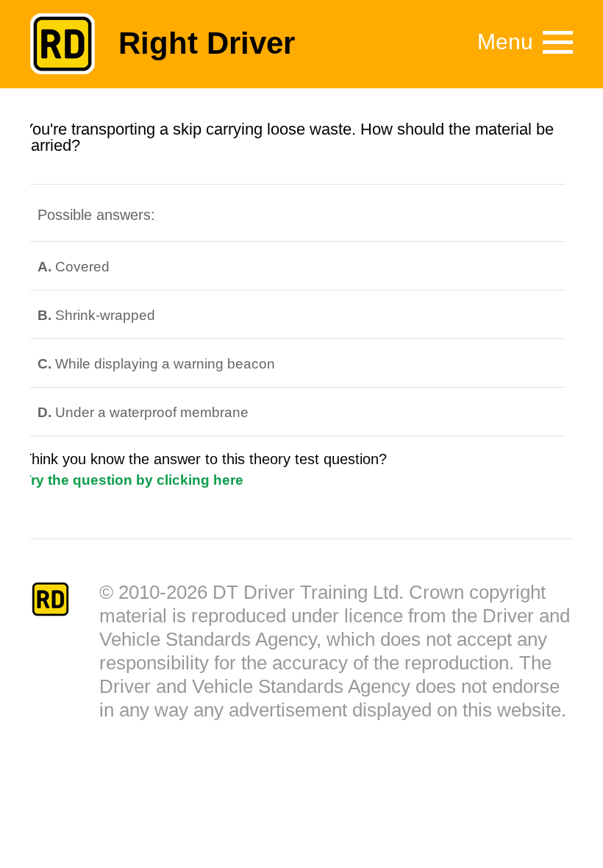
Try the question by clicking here (133, 480)
